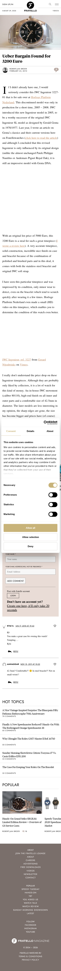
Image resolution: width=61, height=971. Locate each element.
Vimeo (24, 364)
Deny (30, 546)
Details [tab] (30, 431)
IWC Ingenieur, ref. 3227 (16, 359)
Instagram (30, 928)
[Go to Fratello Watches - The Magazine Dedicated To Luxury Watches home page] (30, 3)
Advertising (30, 863)
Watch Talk (30, 902)
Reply (15, 651)
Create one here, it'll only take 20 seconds (28, 608)
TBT (30, 896)
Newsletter (30, 874)
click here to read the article (41, 138)
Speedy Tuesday (30, 889)
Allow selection (30, 537)
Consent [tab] (11, 431)
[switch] (52, 494)
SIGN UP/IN (7, 4)
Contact (30, 877)
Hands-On (30, 892)
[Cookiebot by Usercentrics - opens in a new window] (43, 423)
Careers (30, 860)
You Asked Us (30, 899)
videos (56, 11)
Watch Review (30, 906)
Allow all (30, 528)
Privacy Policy (30, 959)
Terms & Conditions (30, 956)
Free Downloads (30, 867)
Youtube (30, 931)
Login (13, 595)
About (30, 856)
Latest (30, 913)
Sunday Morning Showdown (30, 909)
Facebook (30, 924)
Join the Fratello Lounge (30, 853)
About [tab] (50, 431)
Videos (31, 870)
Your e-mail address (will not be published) (23, 566)
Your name (10, 554)
